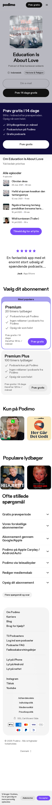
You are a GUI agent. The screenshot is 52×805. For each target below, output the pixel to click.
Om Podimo (13, 612)
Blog (9, 621)
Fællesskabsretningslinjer (21, 649)
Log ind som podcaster (19, 640)
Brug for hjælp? (15, 626)
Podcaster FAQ (15, 645)
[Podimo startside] (9, 5)
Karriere (11, 617)
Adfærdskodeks (26, 698)
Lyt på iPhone (14, 659)
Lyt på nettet (13, 669)
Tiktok (10, 683)
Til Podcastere (15, 636)
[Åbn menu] (46, 5)
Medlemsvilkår (26, 707)
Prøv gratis (34, 4)
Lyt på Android (14, 664)
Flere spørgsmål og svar (17, 594)
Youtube (11, 688)
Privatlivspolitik (26, 712)
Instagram (12, 679)
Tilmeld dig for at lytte (26, 231)
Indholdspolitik (26, 702)
